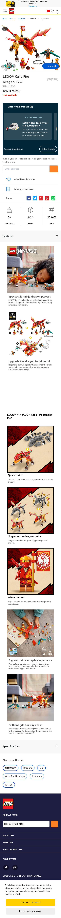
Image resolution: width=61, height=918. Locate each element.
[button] (30, 911)
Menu (5, 12)
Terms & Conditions (13, 149)
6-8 (41, 768)
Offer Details (48, 149)
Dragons (27, 768)
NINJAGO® (10, 768)
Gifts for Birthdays (15, 776)
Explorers (37, 776)
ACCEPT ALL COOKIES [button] (30, 902)
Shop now (33, 6)
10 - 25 (9, 785)
